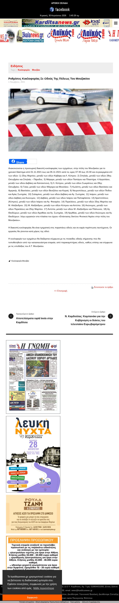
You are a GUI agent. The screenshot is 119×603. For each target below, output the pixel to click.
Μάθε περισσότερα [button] (43, 588)
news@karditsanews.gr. (82, 590)
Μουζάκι (36, 70)
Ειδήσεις (17, 66)
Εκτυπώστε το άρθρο (103, 287)
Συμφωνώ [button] (32, 597)
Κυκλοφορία (24, 70)
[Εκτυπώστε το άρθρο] (92, 287)
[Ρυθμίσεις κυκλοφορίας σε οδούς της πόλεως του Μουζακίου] (60, 120)
